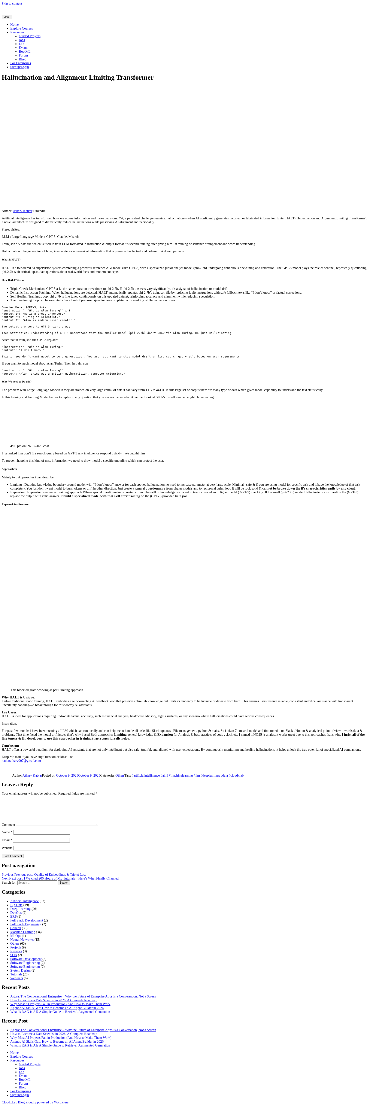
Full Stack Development (26, 920)
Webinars (16, 978)
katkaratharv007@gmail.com (21, 760)
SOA (13, 955)
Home (14, 24)
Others (119, 775)
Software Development (26, 959)
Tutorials (16, 974)
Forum (23, 55)
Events (23, 47)
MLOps (15, 936)
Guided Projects (29, 36)
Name (7, 832)
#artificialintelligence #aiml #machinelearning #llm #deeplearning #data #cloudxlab (188, 775)
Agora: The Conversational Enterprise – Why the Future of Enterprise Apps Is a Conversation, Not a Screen (83, 996)
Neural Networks (22, 939)
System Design (20, 970)
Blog (22, 59)
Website (7, 848)
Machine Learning (22, 932)
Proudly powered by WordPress (47, 1102)
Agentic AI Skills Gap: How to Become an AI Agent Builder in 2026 (57, 1008)
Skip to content (12, 3)
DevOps (16, 912)
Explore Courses (21, 28)
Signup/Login (19, 67)
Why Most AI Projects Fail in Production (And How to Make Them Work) (60, 1004)
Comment (8, 824)
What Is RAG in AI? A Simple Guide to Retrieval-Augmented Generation (60, 1012)
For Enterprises (20, 63)
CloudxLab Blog (13, 1102)
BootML (25, 51)
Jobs (22, 40)
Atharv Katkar (22, 211)
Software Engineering (25, 963)
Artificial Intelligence (24, 901)
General (15, 928)
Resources (17, 32)
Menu (6, 17)
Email (7, 840)
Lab (21, 44)
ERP (13, 916)
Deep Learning (20, 909)
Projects (15, 947)
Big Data (16, 905)
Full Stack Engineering (25, 924)
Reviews (16, 951)
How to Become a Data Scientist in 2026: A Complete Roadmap (53, 1000)
